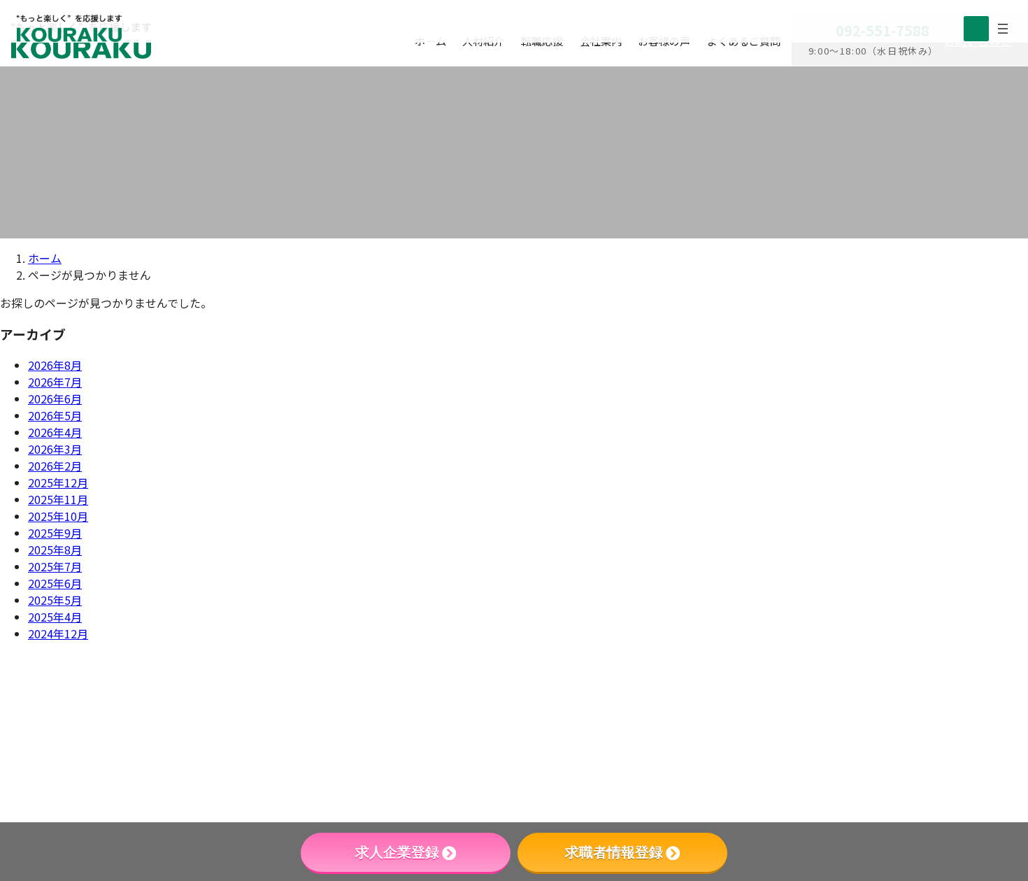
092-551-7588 (815, 683)
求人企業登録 (397, 852)
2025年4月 (55, 616)
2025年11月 (58, 499)
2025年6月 (55, 583)
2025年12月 (58, 482)
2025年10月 (58, 516)
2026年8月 (55, 365)
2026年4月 (55, 432)
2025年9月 (55, 532)
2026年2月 (55, 465)
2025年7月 (55, 566)
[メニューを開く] (1002, 28)
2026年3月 (55, 448)
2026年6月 (55, 398)
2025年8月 (55, 549)
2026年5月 (55, 415)
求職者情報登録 (614, 852)
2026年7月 (55, 381)
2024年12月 (58, 633)
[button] (888, 767)
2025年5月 (55, 600)
